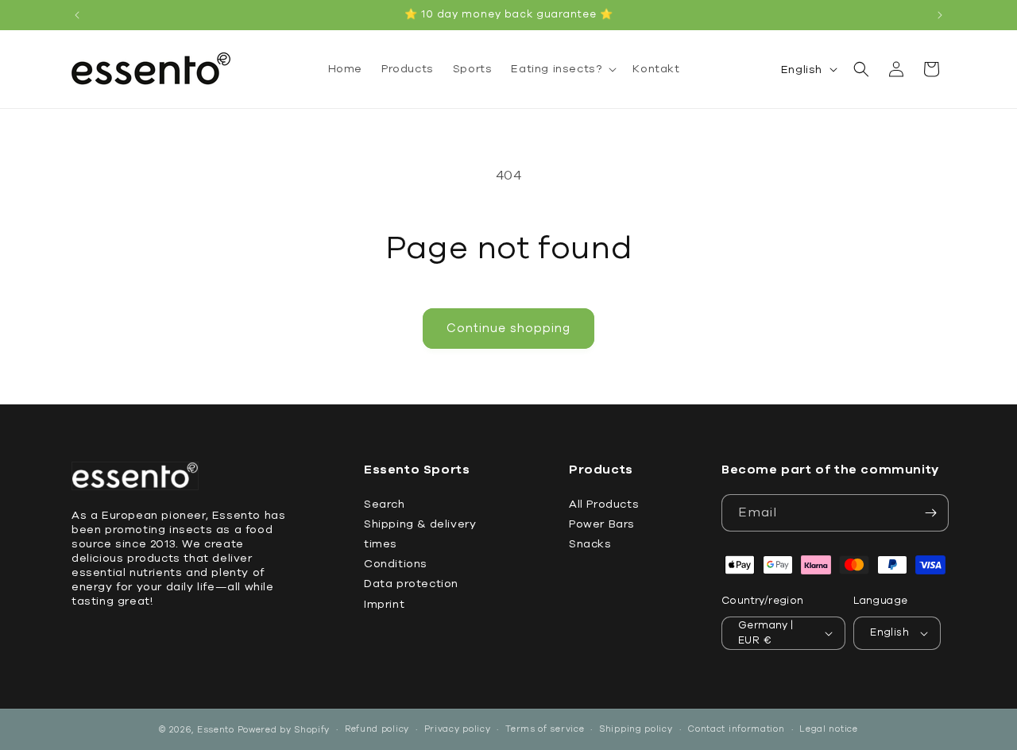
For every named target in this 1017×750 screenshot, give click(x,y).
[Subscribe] (930, 513)
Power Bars (602, 524)
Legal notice (828, 729)
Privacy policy (457, 729)
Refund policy (377, 729)
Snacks (590, 543)
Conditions (395, 563)
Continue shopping (508, 328)
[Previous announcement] (77, 15)
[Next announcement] (939, 15)
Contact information (735, 729)
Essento (215, 730)
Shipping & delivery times (420, 533)
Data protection (411, 584)
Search (384, 504)
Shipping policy (636, 729)
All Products (604, 504)
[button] (562, 69)
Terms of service (544, 729)
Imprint (384, 604)
